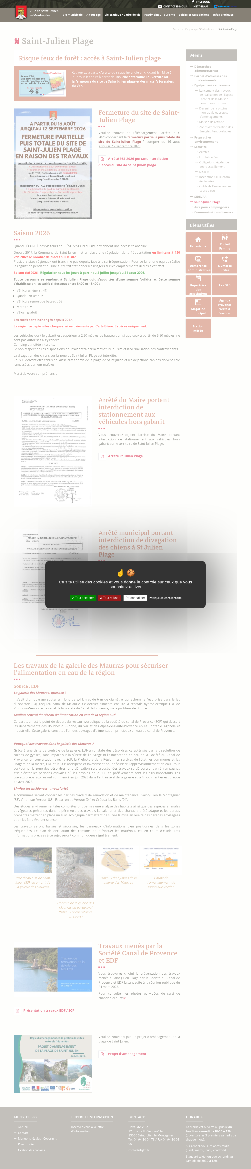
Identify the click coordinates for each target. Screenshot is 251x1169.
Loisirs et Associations (194, 14)
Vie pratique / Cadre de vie (122, 14)
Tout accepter (84, 597)
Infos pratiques (223, 14)
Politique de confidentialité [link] (165, 597)
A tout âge (93, 14)
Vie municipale (73, 14)
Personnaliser (135, 597)
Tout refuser (110, 597)
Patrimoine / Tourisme (159, 14)
